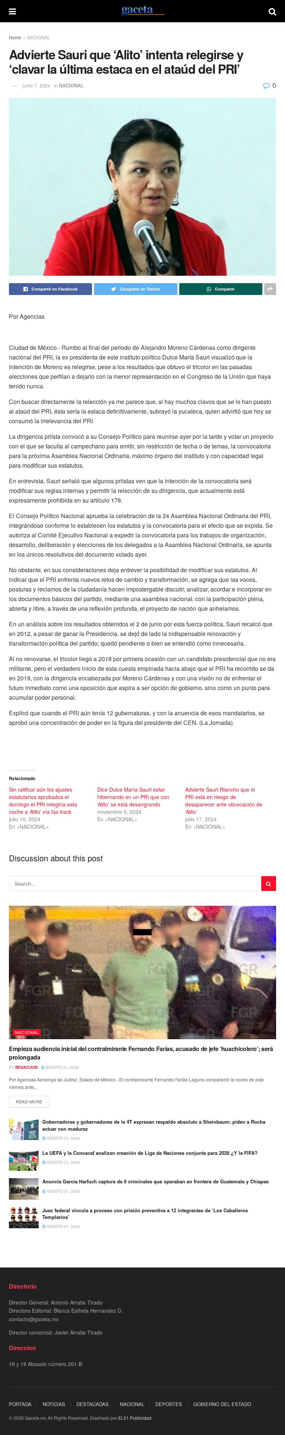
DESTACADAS (92, 1404)
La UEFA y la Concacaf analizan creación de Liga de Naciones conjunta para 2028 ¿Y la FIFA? (150, 1152)
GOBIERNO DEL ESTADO (222, 1404)
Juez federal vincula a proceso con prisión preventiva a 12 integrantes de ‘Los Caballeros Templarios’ (145, 1213)
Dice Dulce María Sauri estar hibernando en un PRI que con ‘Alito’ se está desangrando (133, 797)
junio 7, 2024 (36, 85)
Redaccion (26, 1067)
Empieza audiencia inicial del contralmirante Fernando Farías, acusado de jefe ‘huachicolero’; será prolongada (141, 1052)
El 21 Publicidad (134, 1418)
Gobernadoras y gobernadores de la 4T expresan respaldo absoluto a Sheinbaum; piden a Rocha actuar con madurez (153, 1125)
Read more (29, 1101)
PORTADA (20, 1404)
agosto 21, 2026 (62, 1067)
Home (15, 37)
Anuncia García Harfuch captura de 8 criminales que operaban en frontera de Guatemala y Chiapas (155, 1181)
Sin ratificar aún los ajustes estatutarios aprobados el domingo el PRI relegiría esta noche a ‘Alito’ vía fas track (43, 800)
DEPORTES (168, 1404)
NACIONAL (38, 37)
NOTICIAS (54, 1404)
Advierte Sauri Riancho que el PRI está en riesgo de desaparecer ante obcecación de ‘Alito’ (223, 800)
